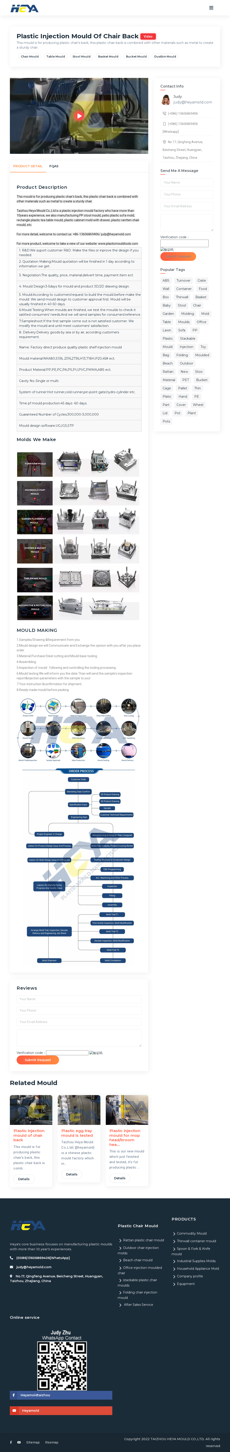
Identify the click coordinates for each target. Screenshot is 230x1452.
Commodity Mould (192, 1233)
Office (201, 322)
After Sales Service (138, 1305)
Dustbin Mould (165, 56)
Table (167, 322)
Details (24, 1179)
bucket (202, 380)
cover (181, 405)
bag (166, 355)
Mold (205, 314)
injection (186, 347)
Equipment (186, 1284)
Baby (167, 305)
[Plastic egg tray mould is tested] (79, 1110)
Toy (203, 347)
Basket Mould (108, 56)
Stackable (187, 339)
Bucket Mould (136, 56)
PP (194, 330)
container (184, 289)
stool (182, 305)
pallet (182, 388)
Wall (166, 289)
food (203, 289)
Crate (202, 281)
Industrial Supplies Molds (196, 1261)
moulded (202, 355)
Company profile (190, 1276)
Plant (192, 413)
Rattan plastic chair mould (143, 1240)
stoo (199, 372)
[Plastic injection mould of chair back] (31, 1110)
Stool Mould (82, 56)
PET (185, 380)
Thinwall (182, 297)
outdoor (186, 363)
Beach (168, 363)
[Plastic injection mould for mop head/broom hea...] (127, 1110)
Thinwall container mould (196, 1241)
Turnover (183, 281)
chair (197, 305)
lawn (167, 330)
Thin (197, 388)
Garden (168, 314)
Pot (177, 413)
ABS (166, 281)
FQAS (53, 166)
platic (167, 397)
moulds (184, 322)
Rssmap (51, 1442)
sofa (181, 330)
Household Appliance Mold (198, 1269)
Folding (182, 355)
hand (183, 397)
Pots (166, 421)
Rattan (168, 372)
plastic (168, 339)
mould (167, 347)
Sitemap (33, 1442)
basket (200, 297)
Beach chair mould (138, 1260)
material (169, 380)
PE (196, 397)
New (184, 372)
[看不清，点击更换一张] (95, 1053)
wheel (198, 405)
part (166, 405)
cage (167, 388)
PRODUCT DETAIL (28, 166)
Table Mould (55, 56)
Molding (187, 314)
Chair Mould (30, 56)
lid (165, 413)
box (166, 297)
